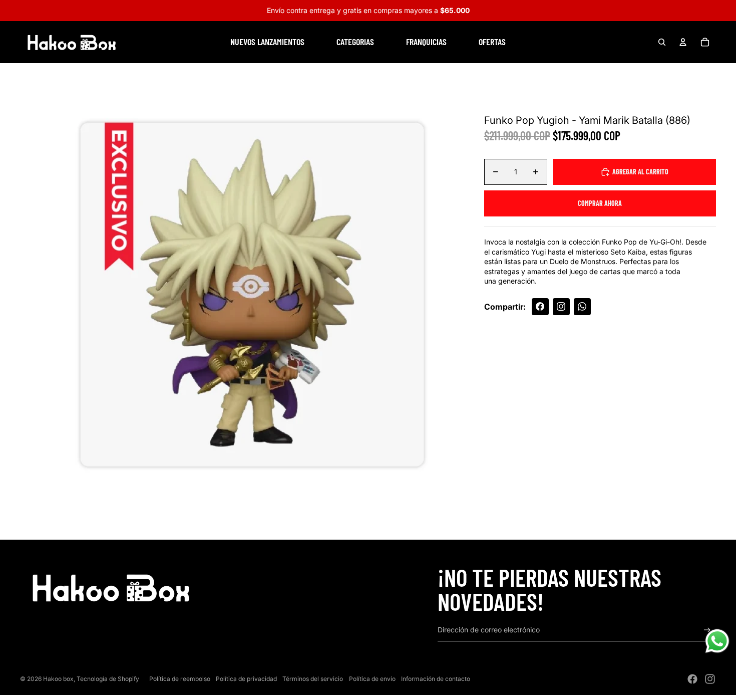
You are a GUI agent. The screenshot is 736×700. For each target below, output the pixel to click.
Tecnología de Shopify (108, 678)
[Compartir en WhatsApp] (582, 306)
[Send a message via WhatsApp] (717, 641)
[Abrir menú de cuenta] (683, 42)
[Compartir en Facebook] (540, 306)
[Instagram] (710, 679)
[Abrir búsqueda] (662, 42)
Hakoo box (58, 678)
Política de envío (372, 678)
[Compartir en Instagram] (561, 306)
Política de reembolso (179, 678)
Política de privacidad (246, 678)
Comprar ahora (600, 203)
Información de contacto (435, 678)
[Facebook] (692, 679)
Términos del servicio (312, 678)
